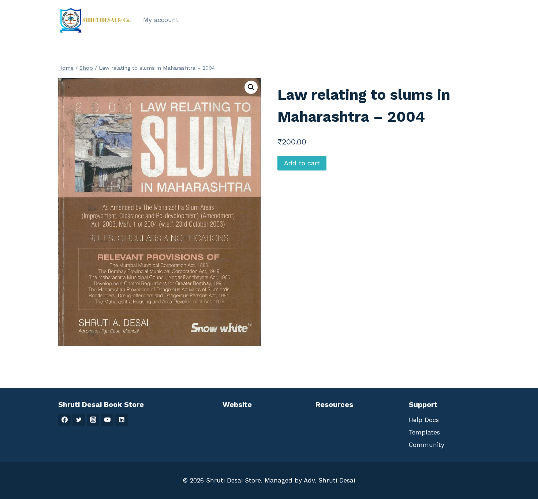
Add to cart (302, 163)
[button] (251, 87)
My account (161, 19)
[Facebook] (64, 420)
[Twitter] (78, 420)
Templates (424, 432)
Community (426, 444)
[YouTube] (107, 420)
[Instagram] (93, 420)
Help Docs (424, 419)
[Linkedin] (121, 420)
